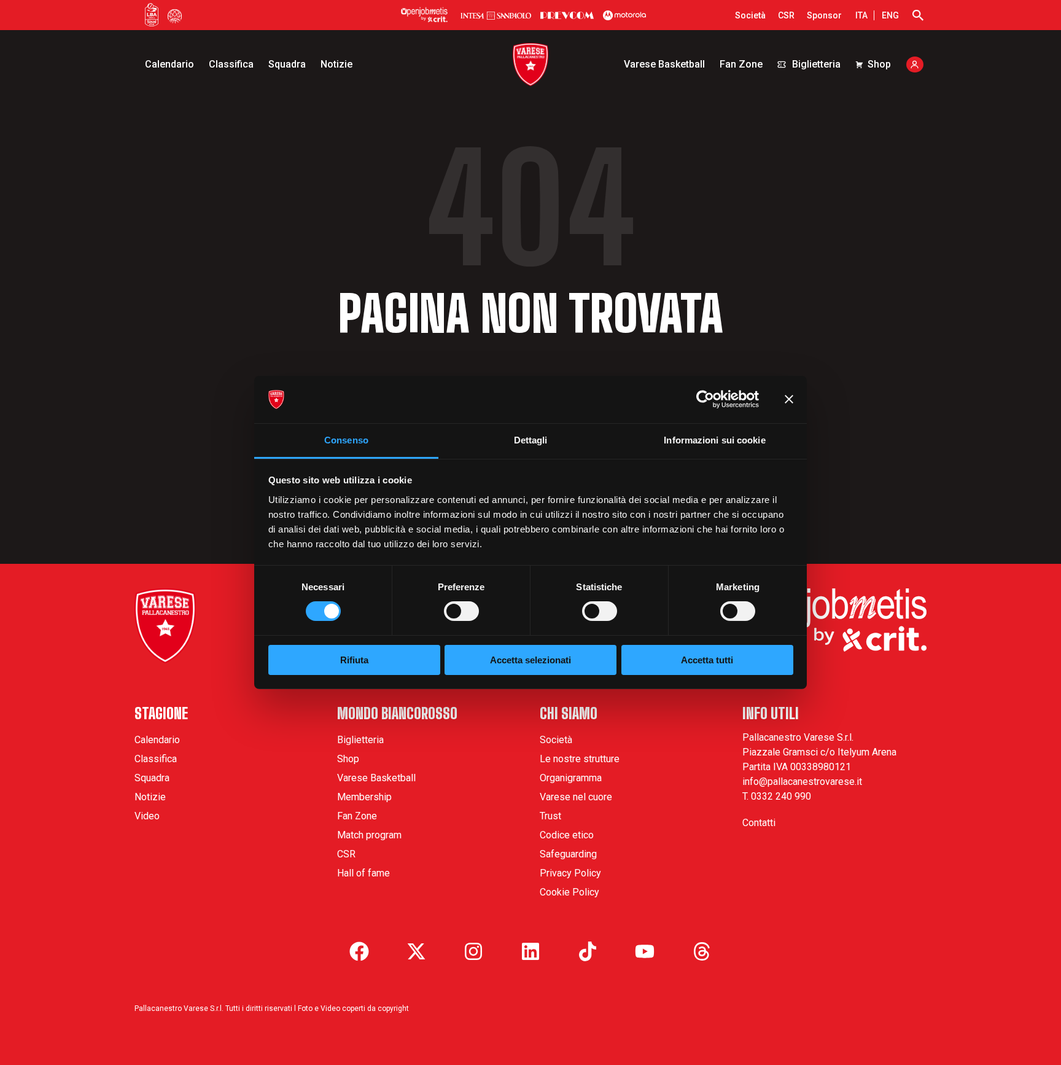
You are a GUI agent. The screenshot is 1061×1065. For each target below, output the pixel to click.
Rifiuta (354, 660)
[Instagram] (473, 951)
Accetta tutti (707, 660)
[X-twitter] (416, 951)
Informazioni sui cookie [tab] (714, 440)
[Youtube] (645, 951)
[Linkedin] (530, 951)
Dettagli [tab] (531, 440)
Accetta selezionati (530, 660)
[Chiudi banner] (789, 399)
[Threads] (702, 951)
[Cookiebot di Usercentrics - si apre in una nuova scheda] (705, 399)
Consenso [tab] (346, 440)
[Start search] (917, 15)
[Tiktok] (588, 951)
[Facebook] (359, 951)
